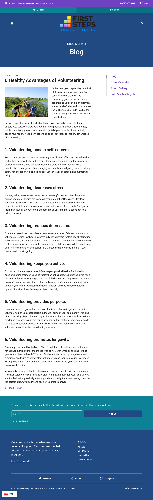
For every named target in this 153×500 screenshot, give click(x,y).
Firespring (137, 488)
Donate (40, 10)
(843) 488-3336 (128, 3)
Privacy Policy (48, 488)
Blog (113, 76)
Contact (145, 3)
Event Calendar (120, 82)
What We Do (83, 451)
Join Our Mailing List (123, 94)
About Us (82, 447)
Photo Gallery (119, 88)
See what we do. (21, 461)
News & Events (85, 459)
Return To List (14, 387)
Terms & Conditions (66, 488)
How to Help (83, 455)
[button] (12, 23)
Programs (114, 10)
